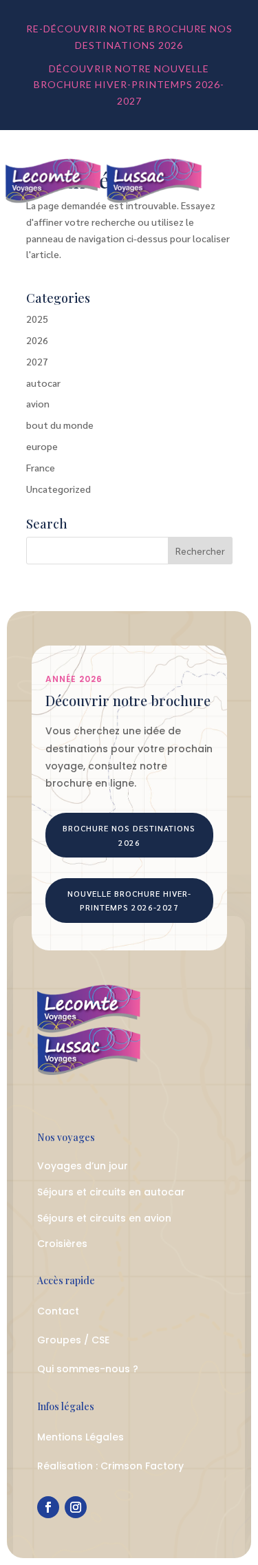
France (40, 467)
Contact (58, 1311)
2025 (37, 318)
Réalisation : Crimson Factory (110, 1466)
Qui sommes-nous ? (87, 1369)
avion (38, 403)
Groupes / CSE (73, 1340)
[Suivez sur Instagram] (76, 1507)
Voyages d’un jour (82, 1166)
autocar (43, 382)
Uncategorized (58, 488)
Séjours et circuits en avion (104, 1218)
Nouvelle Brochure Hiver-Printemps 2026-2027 (129, 900)
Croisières (62, 1243)
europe (42, 446)
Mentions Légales (80, 1437)
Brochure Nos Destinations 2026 (129, 834)
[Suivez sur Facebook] (48, 1507)
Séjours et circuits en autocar (111, 1192)
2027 (37, 361)
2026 (37, 340)
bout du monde (60, 424)
